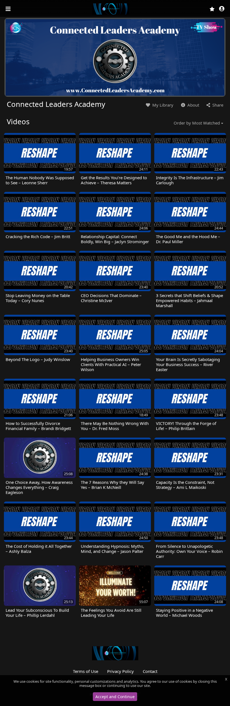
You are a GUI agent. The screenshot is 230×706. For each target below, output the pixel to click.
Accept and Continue (115, 696)
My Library (162, 105)
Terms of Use (85, 671)
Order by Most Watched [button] (197, 123)
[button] (222, 9)
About (192, 105)
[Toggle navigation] (8, 9)
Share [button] (217, 105)
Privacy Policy (120, 671)
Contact (150, 671)
